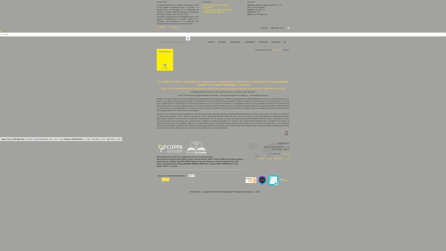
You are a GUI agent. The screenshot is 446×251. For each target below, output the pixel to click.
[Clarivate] (262, 180)
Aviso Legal (260, 158)
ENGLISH (174, 27)
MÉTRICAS (263, 42)
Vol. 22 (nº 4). (278, 50)
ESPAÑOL (163, 27)
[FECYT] (274, 180)
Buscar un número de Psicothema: (171, 176)
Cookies (269, 158)
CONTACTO (275, 42)
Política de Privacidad (281, 158)
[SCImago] (284, 180)
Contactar (285, 154)
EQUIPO (211, 42)
